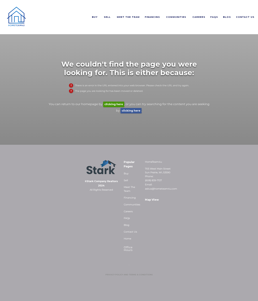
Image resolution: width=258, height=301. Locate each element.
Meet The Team (128, 17)
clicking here (113, 104)
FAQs (214, 17)
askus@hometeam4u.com (160, 188)
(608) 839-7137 (153, 180)
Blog (227, 17)
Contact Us (245, 17)
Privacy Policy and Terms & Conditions (129, 274)
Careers (198, 17)
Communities (176, 17)
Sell (107, 17)
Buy (95, 17)
